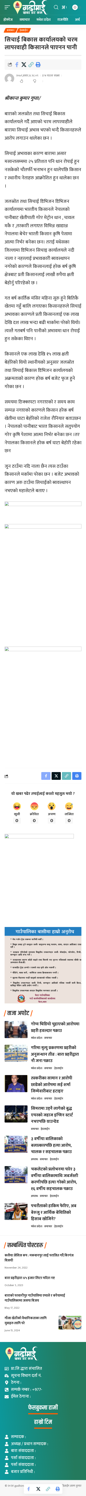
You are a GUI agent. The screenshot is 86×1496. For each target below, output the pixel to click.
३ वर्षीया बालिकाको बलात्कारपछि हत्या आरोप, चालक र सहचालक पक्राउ (51, 1145)
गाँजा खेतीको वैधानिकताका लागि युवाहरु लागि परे (26, 1320)
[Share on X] (24, 64)
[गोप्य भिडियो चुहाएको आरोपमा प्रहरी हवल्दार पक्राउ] (16, 1029)
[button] (8, 7)
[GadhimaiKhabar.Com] (30, 7)
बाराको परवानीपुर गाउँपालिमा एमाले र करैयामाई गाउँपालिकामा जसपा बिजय (35, 1298)
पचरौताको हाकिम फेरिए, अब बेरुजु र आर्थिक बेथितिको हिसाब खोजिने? (53, 1212)
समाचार (10, 30)
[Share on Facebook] (17, 64)
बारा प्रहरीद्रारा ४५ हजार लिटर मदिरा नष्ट (30, 1278)
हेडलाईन (24, 30)
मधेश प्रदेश (36, 1038)
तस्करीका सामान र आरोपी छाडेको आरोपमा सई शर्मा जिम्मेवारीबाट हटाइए (51, 1085)
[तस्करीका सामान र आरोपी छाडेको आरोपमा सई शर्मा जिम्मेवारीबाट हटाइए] (16, 1083)
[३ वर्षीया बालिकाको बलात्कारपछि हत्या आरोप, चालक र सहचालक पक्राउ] (16, 1144)
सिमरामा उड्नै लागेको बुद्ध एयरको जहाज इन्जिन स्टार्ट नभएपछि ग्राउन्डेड (52, 1115)
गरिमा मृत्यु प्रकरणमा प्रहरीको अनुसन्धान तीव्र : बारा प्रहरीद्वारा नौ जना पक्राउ (55, 1054)
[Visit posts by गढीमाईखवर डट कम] (9, 78)
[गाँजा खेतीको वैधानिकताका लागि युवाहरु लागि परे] (69, 1322)
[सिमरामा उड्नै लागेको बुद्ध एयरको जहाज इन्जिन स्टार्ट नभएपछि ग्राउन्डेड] (16, 1114)
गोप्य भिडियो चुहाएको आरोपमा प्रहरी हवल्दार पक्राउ (55, 1027)
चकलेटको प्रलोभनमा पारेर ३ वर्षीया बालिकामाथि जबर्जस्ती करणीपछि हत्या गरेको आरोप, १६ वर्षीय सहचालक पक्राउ (54, 1179)
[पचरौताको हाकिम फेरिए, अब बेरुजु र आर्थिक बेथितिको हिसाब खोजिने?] (16, 1211)
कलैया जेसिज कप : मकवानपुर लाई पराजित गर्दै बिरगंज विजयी (39, 1258)
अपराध (34, 1159)
